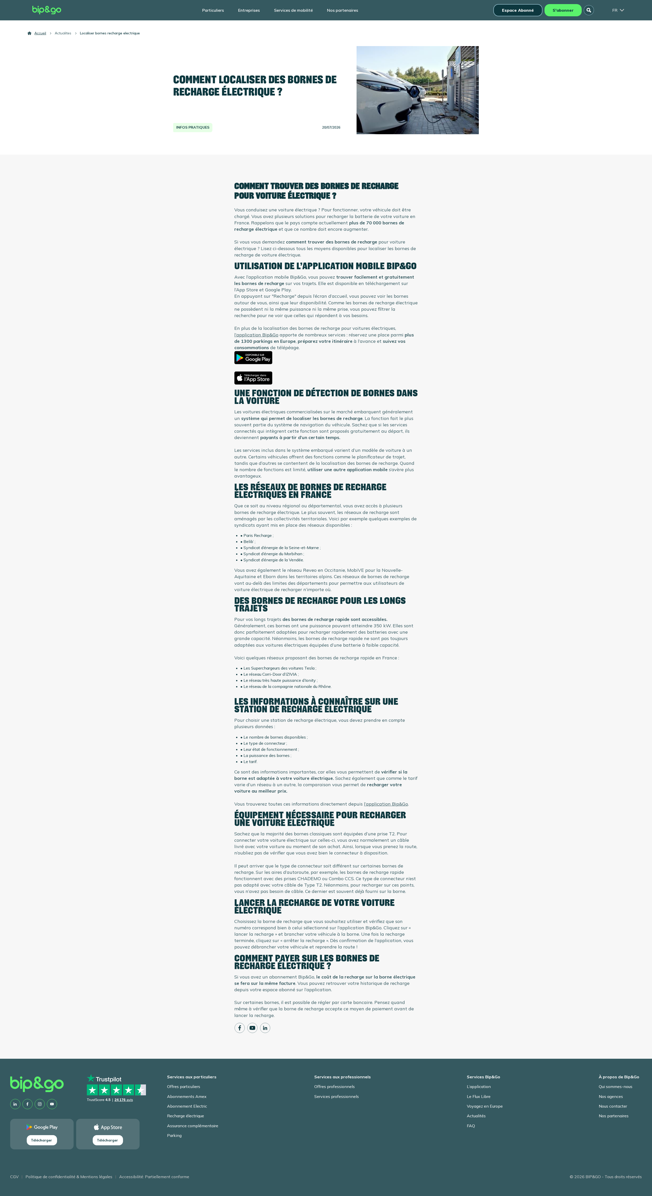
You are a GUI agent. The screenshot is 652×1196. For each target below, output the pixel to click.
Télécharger (41, 1140)
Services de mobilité (293, 10)
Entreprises (249, 10)
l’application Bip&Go (256, 335)
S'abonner (563, 10)
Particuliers (213, 10)
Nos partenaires (342, 10)
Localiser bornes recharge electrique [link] (110, 33)
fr (614, 10)
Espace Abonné (518, 10)
